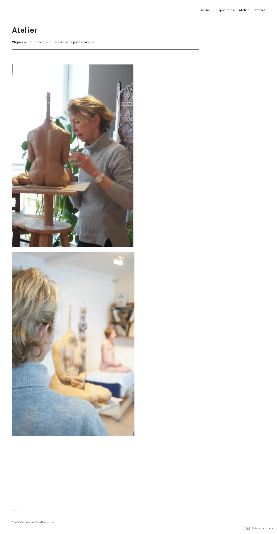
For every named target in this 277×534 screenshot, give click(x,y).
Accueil (206, 10)
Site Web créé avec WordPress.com (33, 522)
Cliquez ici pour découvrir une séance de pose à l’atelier (53, 42)
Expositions (225, 10)
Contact (259, 10)
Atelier (244, 10)
